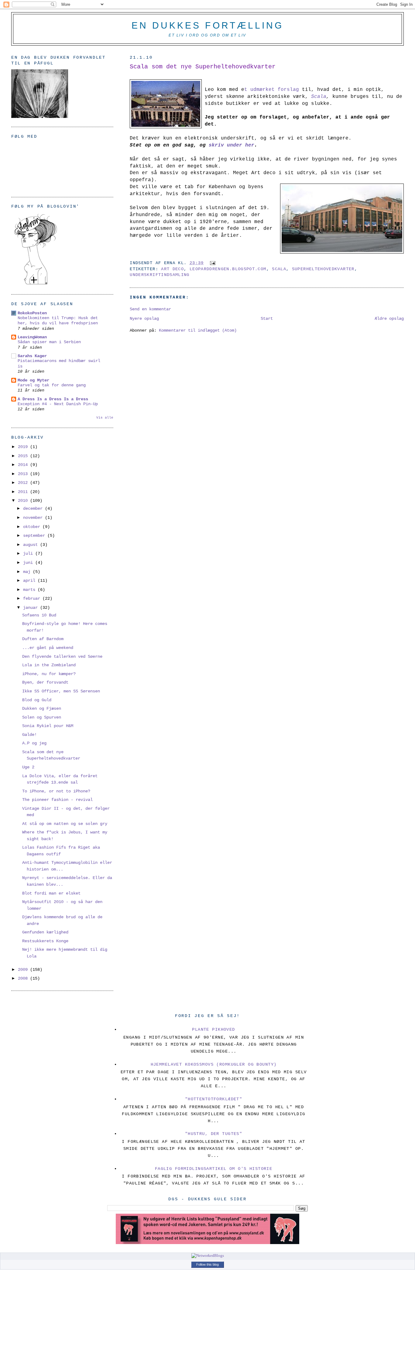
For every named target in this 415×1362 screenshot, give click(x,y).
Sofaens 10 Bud (39, 615)
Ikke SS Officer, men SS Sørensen (61, 691)
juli (29, 553)
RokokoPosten (32, 313)
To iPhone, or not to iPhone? (56, 791)
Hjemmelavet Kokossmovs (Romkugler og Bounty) (214, 1064)
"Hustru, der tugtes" (213, 1133)
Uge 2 (28, 767)
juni (29, 562)
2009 (24, 969)
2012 (24, 482)
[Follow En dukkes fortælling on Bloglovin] (35, 284)
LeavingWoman (32, 337)
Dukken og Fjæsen (41, 708)
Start (267, 318)
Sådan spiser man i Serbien (49, 342)
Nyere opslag (144, 318)
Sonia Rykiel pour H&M (47, 725)
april (30, 580)
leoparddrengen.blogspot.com (228, 269)
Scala (279, 269)
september (35, 535)
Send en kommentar (150, 309)
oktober (33, 526)
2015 (24, 455)
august (31, 544)
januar (31, 607)
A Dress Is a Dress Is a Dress (53, 399)
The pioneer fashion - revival (57, 799)
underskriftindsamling (160, 275)
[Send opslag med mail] (212, 263)
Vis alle (104, 417)
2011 (24, 491)
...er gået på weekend (47, 647)
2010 (24, 500)
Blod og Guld (36, 700)
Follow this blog (207, 1264)
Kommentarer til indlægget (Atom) (198, 330)
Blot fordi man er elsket (51, 893)
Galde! (29, 734)
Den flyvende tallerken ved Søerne (62, 656)
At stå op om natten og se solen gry (64, 823)
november (34, 517)
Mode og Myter (33, 380)
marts (30, 589)
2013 (24, 473)
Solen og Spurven (41, 717)
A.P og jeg (34, 743)
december (34, 508)
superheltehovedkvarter (323, 269)
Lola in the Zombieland (49, 665)
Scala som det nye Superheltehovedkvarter (203, 66)
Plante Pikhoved (213, 1029)
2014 (24, 464)
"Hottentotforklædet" (213, 1099)
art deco (172, 269)
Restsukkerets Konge (45, 941)
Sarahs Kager (32, 355)
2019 (24, 446)
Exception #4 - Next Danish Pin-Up (58, 404)
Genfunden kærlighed (45, 932)
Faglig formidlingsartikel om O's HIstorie (214, 1168)
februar (33, 598)
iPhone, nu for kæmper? (49, 673)
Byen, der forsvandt (45, 682)
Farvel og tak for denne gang (52, 385)
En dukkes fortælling (207, 25)
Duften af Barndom (42, 638)
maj (28, 571)
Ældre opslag (389, 318)
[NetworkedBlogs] (207, 1255)
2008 (24, 978)
